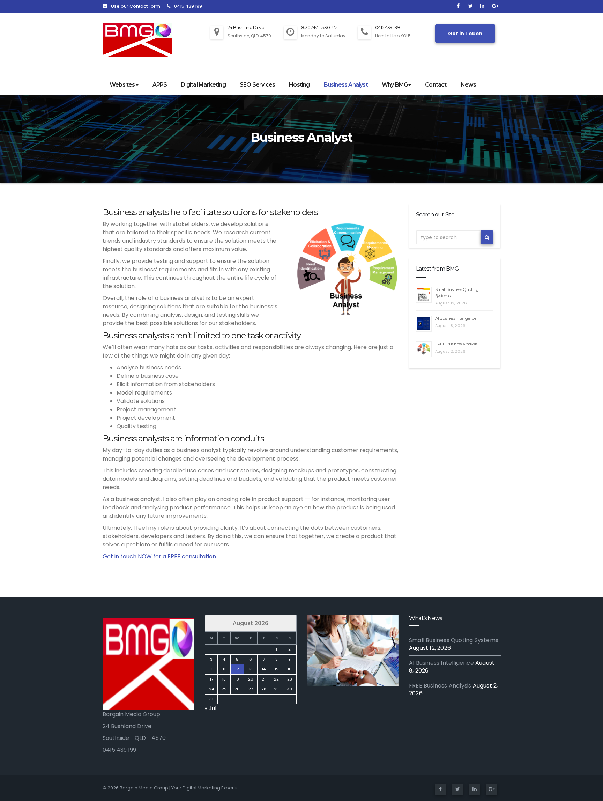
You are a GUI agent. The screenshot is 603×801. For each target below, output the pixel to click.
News (468, 84)
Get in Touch (465, 33)
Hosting (299, 84)
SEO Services (257, 84)
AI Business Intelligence (455, 318)
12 (237, 669)
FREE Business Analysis (456, 343)
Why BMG (395, 84)
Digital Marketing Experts (210, 788)
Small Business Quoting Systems (453, 640)
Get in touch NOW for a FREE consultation (159, 556)
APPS (159, 84)
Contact (435, 84)
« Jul (210, 708)
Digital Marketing (203, 84)
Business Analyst (346, 84)
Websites (122, 84)
